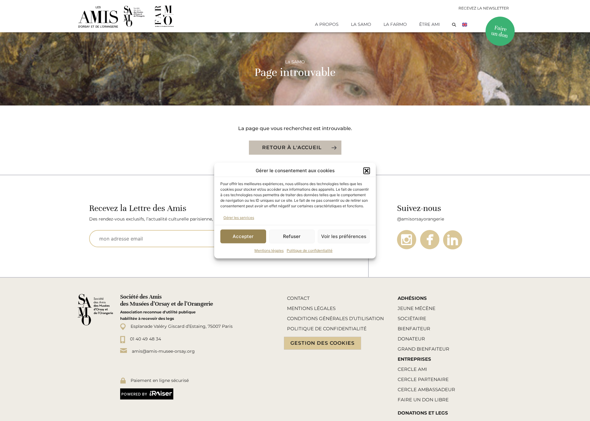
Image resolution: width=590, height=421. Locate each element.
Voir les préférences (343, 236)
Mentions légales (269, 250)
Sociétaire (412, 318)
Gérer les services (238, 217)
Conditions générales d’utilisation (335, 318)
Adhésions (412, 298)
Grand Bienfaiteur (423, 349)
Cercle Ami (412, 369)
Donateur (411, 339)
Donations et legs (423, 413)
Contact (298, 298)
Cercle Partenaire (423, 379)
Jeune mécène (416, 308)
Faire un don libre (423, 400)
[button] (367, 171)
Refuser (292, 236)
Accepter (243, 236)
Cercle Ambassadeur (426, 389)
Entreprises (414, 359)
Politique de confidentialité (309, 250)
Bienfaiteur (414, 329)
